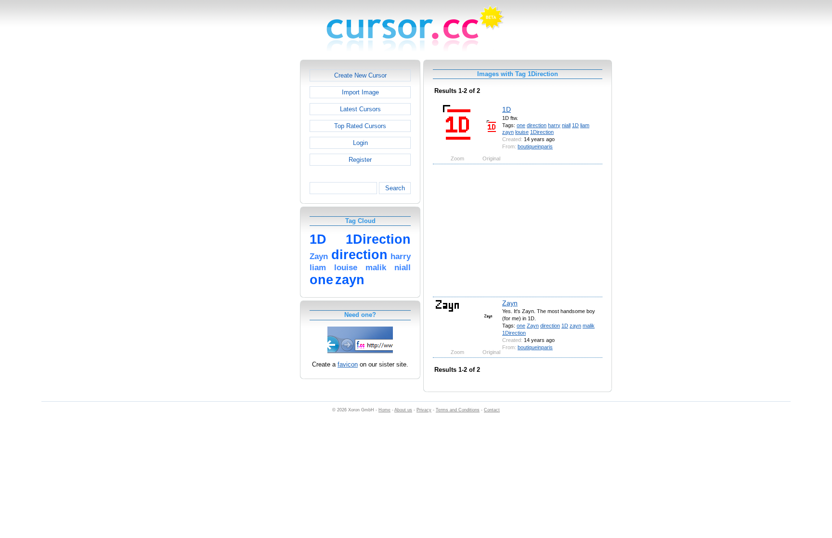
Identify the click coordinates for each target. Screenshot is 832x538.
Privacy (423, 409)
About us (403, 409)
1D (506, 109)
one (521, 125)
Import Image (360, 92)
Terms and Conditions (458, 409)
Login (360, 142)
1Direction (542, 132)
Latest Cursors (360, 109)
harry (554, 125)
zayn (508, 132)
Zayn (510, 303)
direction (536, 125)
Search (395, 188)
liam (584, 125)
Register (360, 159)
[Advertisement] (258, 204)
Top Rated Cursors (360, 126)
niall (566, 125)
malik (589, 325)
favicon (348, 364)
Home (384, 409)
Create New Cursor (360, 75)
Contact (492, 409)
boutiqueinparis (535, 146)
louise (522, 132)
